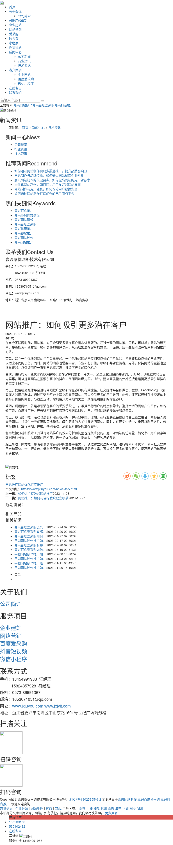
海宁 (118, 808)
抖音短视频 (13, 651)
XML (58, 808)
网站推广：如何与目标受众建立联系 (43, 498)
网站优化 (24, 484)
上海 (89, 808)
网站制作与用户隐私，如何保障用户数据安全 (45, 189)
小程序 (13, 43)
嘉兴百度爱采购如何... (30, 536)
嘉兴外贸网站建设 (27, 215)
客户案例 (15, 70)
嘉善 (82, 808)
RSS (49, 808)
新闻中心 (15, 52)
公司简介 (24, 16)
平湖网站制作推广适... (30, 563)
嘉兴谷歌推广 (23, 233)
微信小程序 (26, 83)
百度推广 (37, 484)
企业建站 (15, 25)
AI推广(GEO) (18, 20)
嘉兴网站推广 (23, 242)
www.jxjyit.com (57, 706)
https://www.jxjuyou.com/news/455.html (49, 489)
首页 (12, 7)
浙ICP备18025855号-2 (85, 799)
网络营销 (15, 29)
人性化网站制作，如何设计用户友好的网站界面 (47, 184)
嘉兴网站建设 (23, 219)
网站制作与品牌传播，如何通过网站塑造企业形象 (49, 175)
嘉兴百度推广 (23, 210)
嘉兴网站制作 (23, 105)
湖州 (140, 808)
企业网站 (24, 74)
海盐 (96, 808)
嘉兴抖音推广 (64, 105)
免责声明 (111, 813)
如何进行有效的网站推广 (35, 493)
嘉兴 (111, 808)
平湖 (125, 808)
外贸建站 (15, 47)
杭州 (104, 808)
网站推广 (11, 484)
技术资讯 (24, 65)
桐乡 (133, 808)
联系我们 (15, 92)
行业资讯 (24, 61)
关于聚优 (15, 11)
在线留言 (15, 88)
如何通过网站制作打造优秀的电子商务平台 (44, 193)
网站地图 (37, 808)
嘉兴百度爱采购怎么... (30, 527)
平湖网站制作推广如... (30, 540)
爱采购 (13, 34)
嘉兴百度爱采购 (43, 105)
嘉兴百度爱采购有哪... (30, 531)
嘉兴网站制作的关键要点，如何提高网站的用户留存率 (52, 180)
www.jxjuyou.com (27, 706)
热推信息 (6, 808)
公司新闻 (24, 56)
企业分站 (21, 808)
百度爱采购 (26, 79)
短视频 (13, 38)
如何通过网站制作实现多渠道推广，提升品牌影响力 (50, 171)
